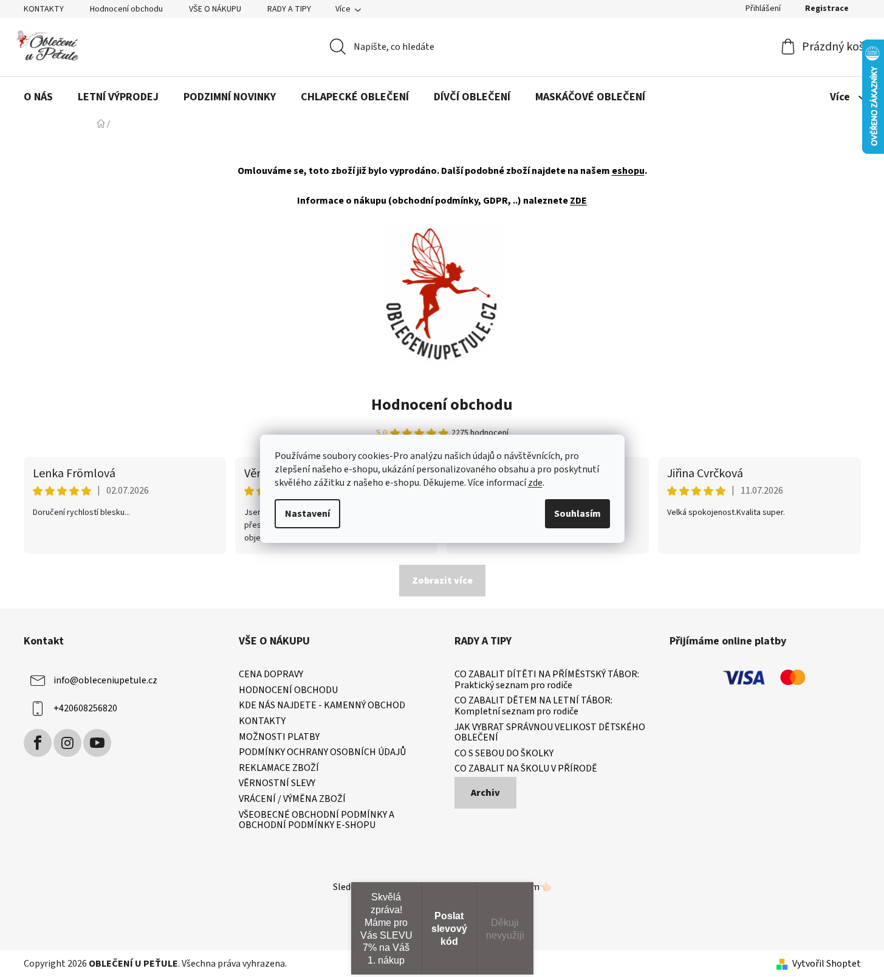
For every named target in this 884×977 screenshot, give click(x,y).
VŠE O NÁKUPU (215, 9)
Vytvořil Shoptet (826, 963)
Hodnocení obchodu (126, 9)
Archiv (485, 792)
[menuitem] (38, 98)
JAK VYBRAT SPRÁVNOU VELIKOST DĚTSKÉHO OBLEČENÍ (549, 733)
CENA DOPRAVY (271, 674)
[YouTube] (97, 743)
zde (535, 482)
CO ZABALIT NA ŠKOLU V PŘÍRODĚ (525, 769)
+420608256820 (85, 708)
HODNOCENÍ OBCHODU (288, 690)
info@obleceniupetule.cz (105, 680)
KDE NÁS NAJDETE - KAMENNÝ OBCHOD (322, 705)
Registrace (827, 8)
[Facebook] (38, 743)
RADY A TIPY (289, 9)
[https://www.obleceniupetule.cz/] (441, 293)
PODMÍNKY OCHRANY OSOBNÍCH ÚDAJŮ (322, 752)
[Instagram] (67, 743)
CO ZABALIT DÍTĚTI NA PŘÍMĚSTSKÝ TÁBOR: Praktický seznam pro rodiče (546, 680)
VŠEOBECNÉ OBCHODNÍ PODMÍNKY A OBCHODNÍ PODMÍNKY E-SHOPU (316, 820)
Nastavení (307, 513)
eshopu (628, 171)
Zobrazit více (442, 580)
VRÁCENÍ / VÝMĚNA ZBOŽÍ (292, 799)
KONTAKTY (44, 9)
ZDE (578, 200)
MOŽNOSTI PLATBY (279, 737)
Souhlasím (577, 513)
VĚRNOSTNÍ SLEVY (277, 783)
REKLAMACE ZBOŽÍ (279, 768)
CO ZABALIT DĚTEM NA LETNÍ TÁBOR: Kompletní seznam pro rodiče (533, 706)
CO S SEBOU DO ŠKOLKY (503, 753)
